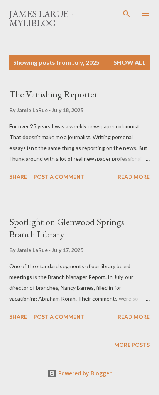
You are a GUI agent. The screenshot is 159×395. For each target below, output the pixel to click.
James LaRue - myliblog (41, 18)
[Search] (126, 13)
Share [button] (18, 176)
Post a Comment (59, 176)
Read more (134, 176)
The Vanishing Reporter (53, 94)
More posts (132, 344)
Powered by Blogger (84, 373)
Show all (129, 62)
